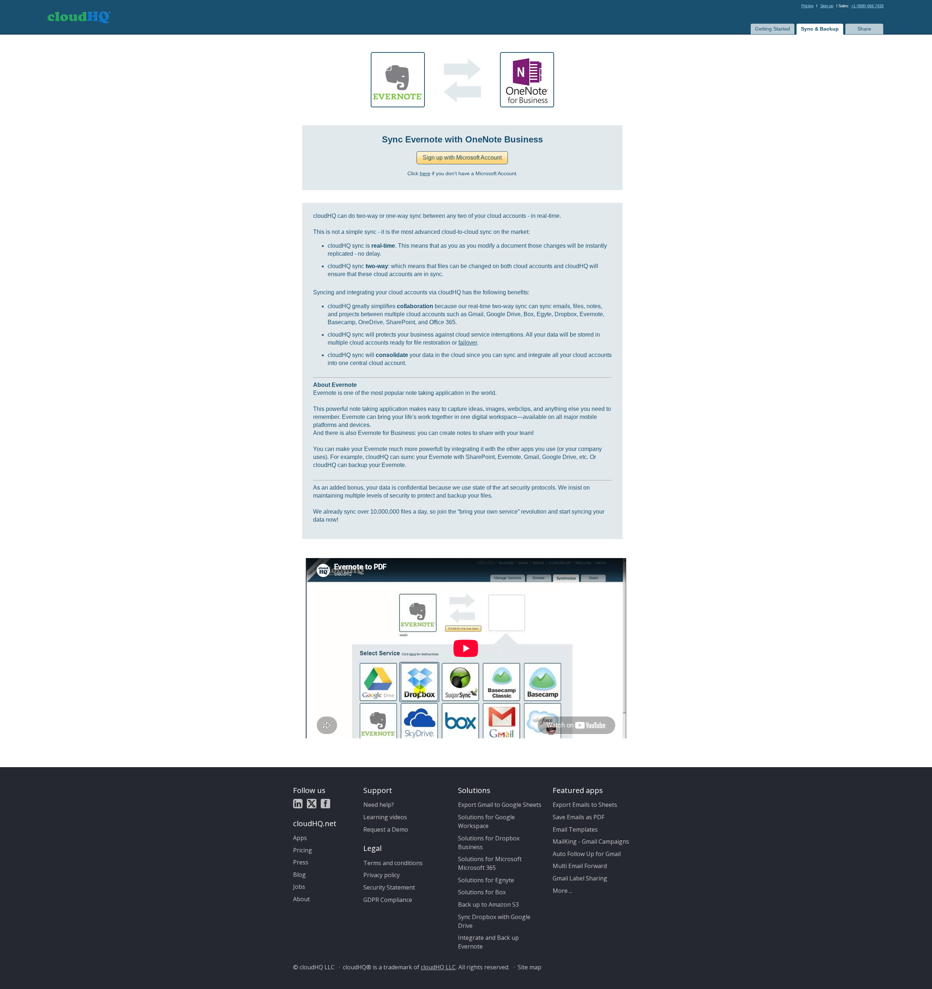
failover (467, 343)
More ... (562, 891)
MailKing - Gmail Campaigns (591, 841)
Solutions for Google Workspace (486, 821)
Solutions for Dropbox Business (489, 842)
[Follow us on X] (311, 805)
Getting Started (772, 29)
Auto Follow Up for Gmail (587, 854)
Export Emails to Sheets (585, 805)
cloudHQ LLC (438, 967)
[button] (462, 157)
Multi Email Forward (580, 866)
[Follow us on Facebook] (325, 805)
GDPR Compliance (387, 900)
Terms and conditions (393, 863)
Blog (299, 875)
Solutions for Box (482, 892)
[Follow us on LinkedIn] (298, 805)
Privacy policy (381, 875)
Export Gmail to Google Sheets (499, 805)
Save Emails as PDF (578, 817)
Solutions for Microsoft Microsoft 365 (490, 863)
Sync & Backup (820, 29)
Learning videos (385, 817)
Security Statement (389, 887)
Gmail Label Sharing (580, 878)
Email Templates (575, 829)
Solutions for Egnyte (486, 880)
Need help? (378, 805)
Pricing (807, 6)
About (301, 899)
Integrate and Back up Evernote (488, 942)
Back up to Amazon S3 (488, 904)
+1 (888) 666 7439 (867, 6)
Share (864, 29)
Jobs (299, 887)
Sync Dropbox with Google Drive (494, 921)
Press (300, 862)
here (425, 173)
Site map (529, 967)
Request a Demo (385, 829)
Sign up (826, 6)
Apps (300, 838)
